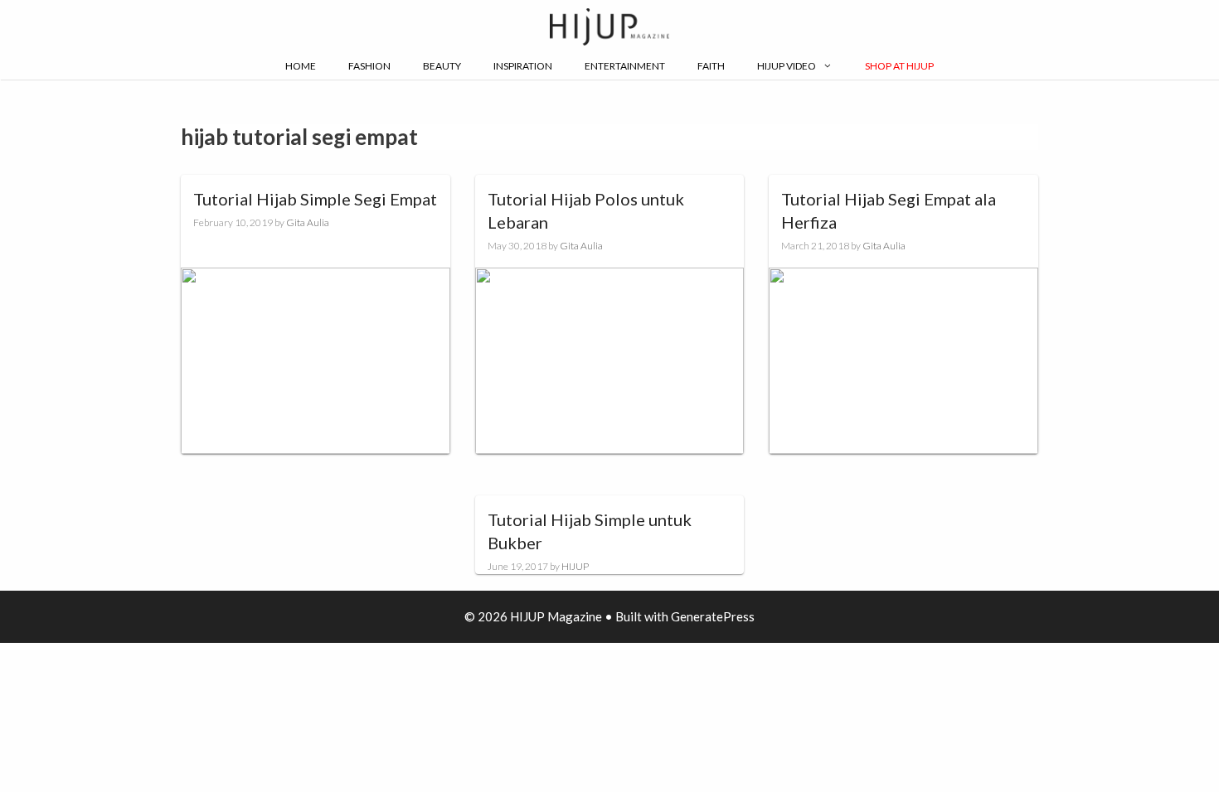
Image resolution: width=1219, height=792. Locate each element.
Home (300, 66)
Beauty (442, 66)
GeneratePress (713, 616)
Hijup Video (786, 66)
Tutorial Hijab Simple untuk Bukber (590, 531)
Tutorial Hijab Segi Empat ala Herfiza (888, 210)
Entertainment (625, 66)
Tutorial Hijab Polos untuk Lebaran (586, 210)
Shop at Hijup (899, 66)
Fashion (369, 66)
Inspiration (522, 66)
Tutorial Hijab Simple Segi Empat (315, 199)
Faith (711, 66)
